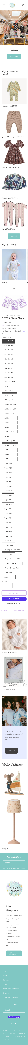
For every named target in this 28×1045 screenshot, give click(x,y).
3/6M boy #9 (8, 377)
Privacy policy (9, 1036)
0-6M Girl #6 (8, 363)
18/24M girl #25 (9, 450)
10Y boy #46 (8, 545)
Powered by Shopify (9, 1033)
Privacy (5, 984)
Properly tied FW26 (9, 198)
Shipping (4, 325)
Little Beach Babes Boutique (16, 1031)
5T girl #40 (8, 518)
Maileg (4, 848)
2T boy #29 (8, 468)
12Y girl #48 (8, 554)
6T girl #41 (8, 522)
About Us (11, 751)
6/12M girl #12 (9, 391)
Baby (3, 282)
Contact (5, 980)
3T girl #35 (8, 495)
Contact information (20, 1039)
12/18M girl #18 (9, 418)
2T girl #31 (8, 477)
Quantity (4, 581)
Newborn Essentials (8, 690)
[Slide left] (10, 288)
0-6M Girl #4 (8, 354)
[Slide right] (18, 288)
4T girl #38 (8, 509)
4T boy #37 (8, 504)
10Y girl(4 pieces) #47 (12, 550)
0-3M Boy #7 (8, 368)
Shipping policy (8, 1039)
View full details (18, 611)
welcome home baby (8, 653)
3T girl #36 (8, 500)
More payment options (14, 603)
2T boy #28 (8, 463)
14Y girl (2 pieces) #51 (12, 568)
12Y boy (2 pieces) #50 (12, 563)
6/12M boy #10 (9, 382)
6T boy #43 (8, 532)
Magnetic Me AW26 (9, 106)
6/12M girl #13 (9, 395)
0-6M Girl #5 (9, 359)
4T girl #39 (8, 513)
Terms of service (20, 1036)
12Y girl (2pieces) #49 (12, 559)
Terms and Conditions (11, 989)
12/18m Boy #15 (10, 404)
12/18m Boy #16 (10, 409)
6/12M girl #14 (9, 400)
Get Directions (13, 953)
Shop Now (14, 56)
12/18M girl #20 (9, 427)
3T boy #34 (9, 491)
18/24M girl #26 (9, 454)
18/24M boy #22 (10, 436)
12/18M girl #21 (9, 432)
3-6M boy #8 (8, 373)
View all (14, 236)
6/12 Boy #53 (9, 577)
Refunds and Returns (10, 997)
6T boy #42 (8, 527)
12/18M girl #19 (9, 422)
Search (5, 971)
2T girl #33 (8, 486)
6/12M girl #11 (9, 386)
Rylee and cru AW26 (9, 167)
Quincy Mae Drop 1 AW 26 (12, 137)
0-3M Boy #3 (8, 350)
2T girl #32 (8, 482)
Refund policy (21, 1033)
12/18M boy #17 (10, 413)
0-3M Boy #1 (8, 341)
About (5, 975)
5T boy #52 (8, 572)
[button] (4, 5)
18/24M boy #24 (10, 445)
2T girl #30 (8, 472)
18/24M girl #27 (9, 459)
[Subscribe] (22, 862)
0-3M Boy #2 (8, 345)
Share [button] (5, 611)
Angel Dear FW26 (8, 229)
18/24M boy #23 (10, 441)
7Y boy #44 (8, 536)
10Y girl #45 (9, 541)
